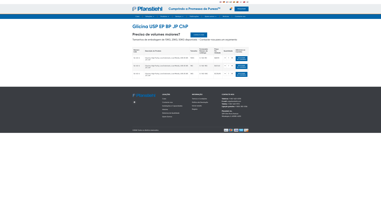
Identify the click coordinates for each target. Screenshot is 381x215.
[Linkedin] (134, 102)
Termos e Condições (199, 99)
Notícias (226, 16)
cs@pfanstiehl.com (234, 101)
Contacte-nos (240, 16)
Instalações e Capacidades (172, 106)
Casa (137, 16)
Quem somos (209, 16)
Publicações (194, 16)
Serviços (178, 16)
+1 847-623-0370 (235, 99)
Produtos (163, 16)
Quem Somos (167, 117)
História (165, 109)
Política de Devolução (200, 102)
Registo (195, 109)
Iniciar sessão (197, 106)
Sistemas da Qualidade (170, 113)
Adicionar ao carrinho (241, 58)
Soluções (148, 16)
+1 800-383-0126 (241, 106)
